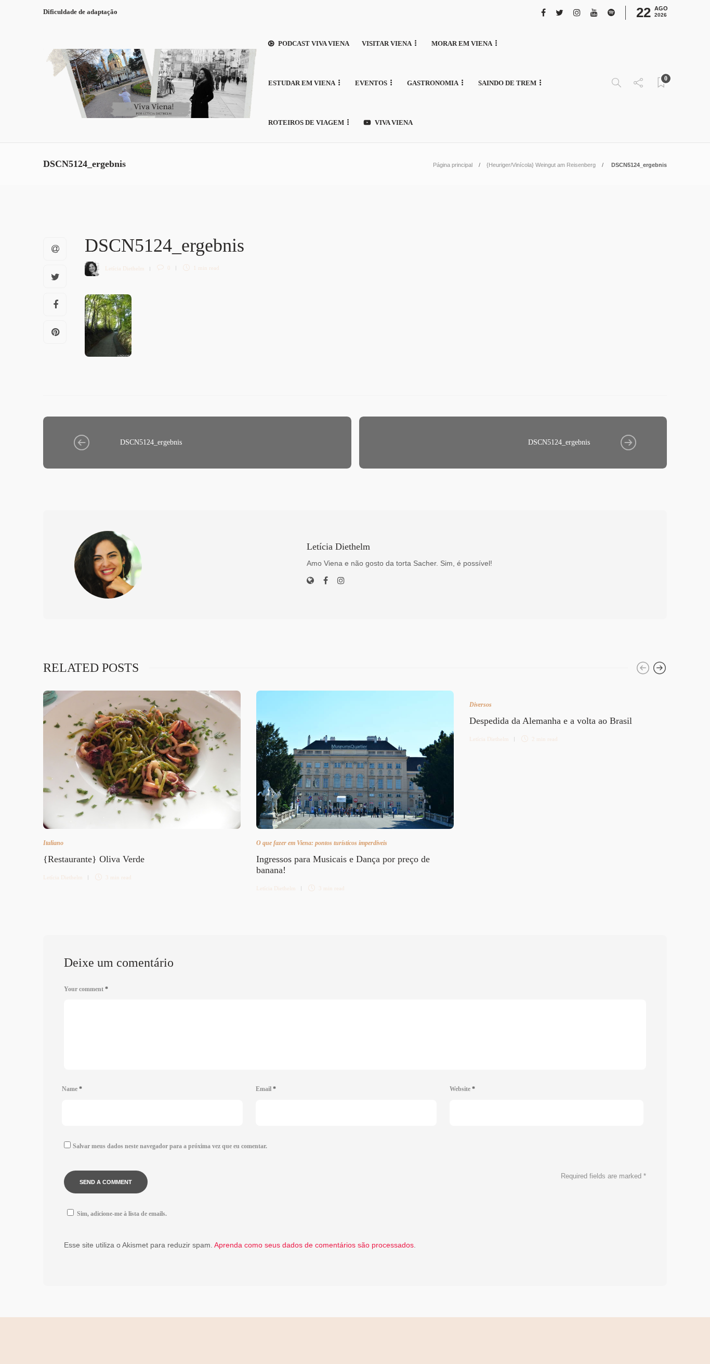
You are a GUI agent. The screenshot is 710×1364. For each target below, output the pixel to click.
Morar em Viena (461, 43)
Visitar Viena (387, 43)
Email (266, 1089)
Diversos (480, 704)
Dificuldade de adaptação (80, 12)
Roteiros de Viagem (306, 122)
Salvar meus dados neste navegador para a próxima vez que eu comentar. (170, 1146)
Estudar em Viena (301, 83)
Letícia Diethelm (124, 268)
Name (72, 1089)
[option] (141, 784)
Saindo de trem (507, 83)
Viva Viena (394, 122)
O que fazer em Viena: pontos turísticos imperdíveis (321, 843)
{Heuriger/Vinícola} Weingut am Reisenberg (541, 165)
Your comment (86, 989)
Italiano (53, 843)
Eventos (371, 83)
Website (462, 1089)
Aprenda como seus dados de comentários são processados (314, 1245)
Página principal (452, 165)
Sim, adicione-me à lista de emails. (122, 1213)
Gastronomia (432, 83)
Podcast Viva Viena (313, 43)
